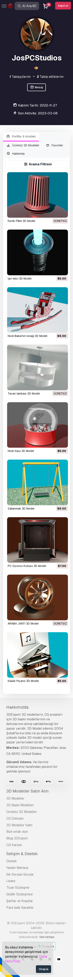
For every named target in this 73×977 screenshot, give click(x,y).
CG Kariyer (14, 845)
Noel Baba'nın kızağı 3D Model (27, 336)
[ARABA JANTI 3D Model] (37, 597)
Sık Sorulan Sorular (20, 874)
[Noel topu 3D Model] (37, 425)
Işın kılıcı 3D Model (19, 278)
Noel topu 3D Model (21, 451)
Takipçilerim (20, 77)
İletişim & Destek (22, 853)
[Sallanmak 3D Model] (37, 482)
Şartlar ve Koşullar (19, 901)
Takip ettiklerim (50, 77)
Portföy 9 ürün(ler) (23, 136)
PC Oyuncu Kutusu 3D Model (27, 566)
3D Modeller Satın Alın (27, 791)
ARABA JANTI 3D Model (23, 623)
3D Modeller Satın (19, 825)
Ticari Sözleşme (17, 887)
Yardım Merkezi (17, 868)
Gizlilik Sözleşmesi (19, 894)
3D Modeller (15, 798)
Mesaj (38, 87)
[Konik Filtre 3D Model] (37, 195)
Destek (11, 861)
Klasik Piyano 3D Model (23, 681)
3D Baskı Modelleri (20, 805)
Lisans (10, 881)
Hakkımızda (17, 707)
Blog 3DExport (17, 838)
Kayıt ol (63, 5)
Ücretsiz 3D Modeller (25, 145)
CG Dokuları (15, 818)
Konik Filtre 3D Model (21, 221)
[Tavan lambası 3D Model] (37, 367)
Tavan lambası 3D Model (24, 393)
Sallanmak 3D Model (21, 508)
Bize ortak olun (17, 831)
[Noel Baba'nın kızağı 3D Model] (37, 310)
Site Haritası (46, 937)
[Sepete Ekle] (53, 269)
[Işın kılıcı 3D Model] (37, 252)
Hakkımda (18, 153)
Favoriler (57, 145)
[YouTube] (59, 960)
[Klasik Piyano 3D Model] (37, 655)
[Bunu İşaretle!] (62, 212)
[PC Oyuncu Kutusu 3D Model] (37, 540)
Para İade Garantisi (19, 907)
